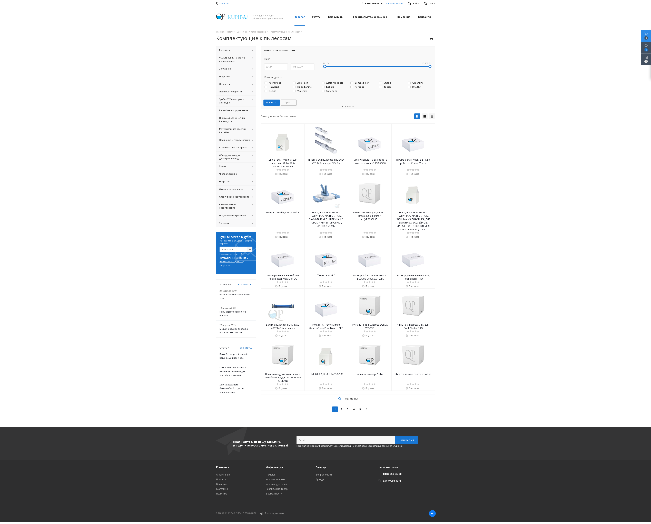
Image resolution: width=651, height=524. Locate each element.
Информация (274, 467)
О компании (223, 474)
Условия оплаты (275, 479)
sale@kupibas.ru (392, 480)
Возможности (274, 493)
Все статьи (246, 347)
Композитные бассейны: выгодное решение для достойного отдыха (233, 371)
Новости (221, 479)
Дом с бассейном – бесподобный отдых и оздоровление (232, 388)
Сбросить (289, 102)
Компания (222, 467)
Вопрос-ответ (324, 474)
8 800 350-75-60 (392, 474)
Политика (221, 493)
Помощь (271, 474)
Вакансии (221, 484)
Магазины (222, 488)
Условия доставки (276, 484)
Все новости (245, 284)
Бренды (320, 479)
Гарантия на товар (277, 488)
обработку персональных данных (372, 445)
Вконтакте (432, 513)
